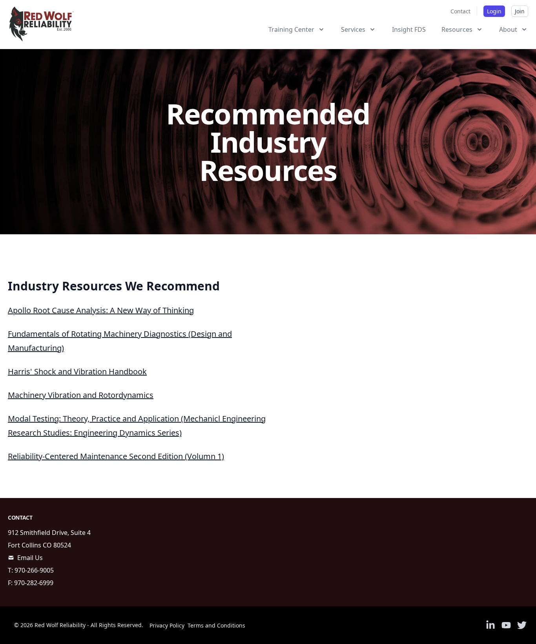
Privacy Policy (166, 625)
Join (520, 11)
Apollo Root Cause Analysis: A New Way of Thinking (101, 310)
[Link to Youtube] (506, 625)
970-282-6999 (33, 582)
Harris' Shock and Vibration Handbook (77, 371)
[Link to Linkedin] (490, 625)
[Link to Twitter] (522, 625)
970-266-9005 (34, 570)
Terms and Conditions (216, 625)
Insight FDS (409, 29)
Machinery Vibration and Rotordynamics (80, 395)
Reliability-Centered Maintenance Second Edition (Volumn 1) (116, 456)
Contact (460, 11)
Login (494, 11)
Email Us (30, 557)
